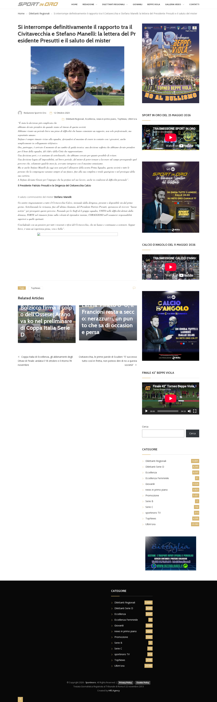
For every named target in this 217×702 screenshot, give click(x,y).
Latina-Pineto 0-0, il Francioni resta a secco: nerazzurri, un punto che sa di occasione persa (100, 318)
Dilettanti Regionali (113, 4)
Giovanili (137, 4)
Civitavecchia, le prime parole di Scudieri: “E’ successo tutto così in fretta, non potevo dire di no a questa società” (108, 360)
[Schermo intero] (194, 411)
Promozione (152, 495)
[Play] (146, 411)
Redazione (88, 4)
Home (74, 4)
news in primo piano (106, 119)
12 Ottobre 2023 (62, 112)
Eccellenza (90, 119)
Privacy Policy (125, 682)
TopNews (122, 119)
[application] (170, 398)
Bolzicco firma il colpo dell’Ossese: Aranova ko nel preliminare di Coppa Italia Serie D (38, 321)
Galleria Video (173, 4)
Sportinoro (90, 682)
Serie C (149, 507)
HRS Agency (114, 690)
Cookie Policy (143, 682)
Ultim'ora (132, 119)
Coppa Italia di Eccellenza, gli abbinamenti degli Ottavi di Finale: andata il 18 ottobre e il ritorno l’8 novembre (45, 360)
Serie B (149, 501)
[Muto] (189, 411)
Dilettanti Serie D (154, 466)
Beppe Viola (153, 4)
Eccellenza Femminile (157, 478)
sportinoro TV (153, 512)
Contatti (194, 4)
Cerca (145, 426)
